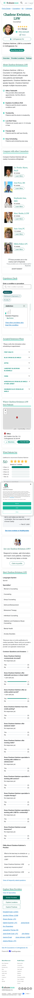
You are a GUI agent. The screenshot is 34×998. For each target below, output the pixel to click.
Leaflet (14, 429)
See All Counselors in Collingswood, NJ (15, 948)
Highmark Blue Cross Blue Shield (13, 390)
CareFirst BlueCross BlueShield (12, 370)
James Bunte (25, 923)
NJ (23, 8)
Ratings (29, 58)
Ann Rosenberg (8, 926)
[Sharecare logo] (17, 987)
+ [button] (5, 410)
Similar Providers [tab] (11, 897)
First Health (8, 352)
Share (24, 35)
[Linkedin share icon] (25, 989)
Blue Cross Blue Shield (12, 357)
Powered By (5, 951)
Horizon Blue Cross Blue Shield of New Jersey (15, 383)
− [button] (5, 413)
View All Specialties (9, 893)
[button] (27, 651)
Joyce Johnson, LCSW (23, 937)
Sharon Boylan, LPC (9, 919)
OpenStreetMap (21, 429)
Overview (6, 58)
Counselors (16, 8)
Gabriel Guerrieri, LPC (10, 923)
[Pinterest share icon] (30, 989)
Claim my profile (17, 563)
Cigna (6, 376)
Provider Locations (17, 58)
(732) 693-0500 (24, 442)
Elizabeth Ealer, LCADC (10, 912)
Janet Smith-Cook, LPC (10, 934)
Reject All (17, 503)
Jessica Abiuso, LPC (9, 941)
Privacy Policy (12, 497)
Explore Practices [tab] (11, 907)
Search (21, 3)
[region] (17, 499)
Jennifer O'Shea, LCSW (10, 915)
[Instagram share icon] (22, 989)
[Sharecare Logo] (12, 2)
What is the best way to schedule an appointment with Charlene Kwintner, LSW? (16, 856)
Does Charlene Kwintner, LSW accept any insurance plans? (14, 865)
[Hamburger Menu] (5, 2)
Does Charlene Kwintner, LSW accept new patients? (14, 873)
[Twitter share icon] (28, 989)
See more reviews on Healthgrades (17, 531)
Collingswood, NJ (18, 39)
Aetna (6, 363)
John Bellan (25, 934)
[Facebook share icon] (19, 989)
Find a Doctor (6, 8)
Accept (17, 507)
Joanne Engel (7, 937)
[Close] (31, 484)
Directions (11, 442)
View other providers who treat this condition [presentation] (14, 323)
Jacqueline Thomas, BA (10, 930)
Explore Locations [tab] (11, 902)
